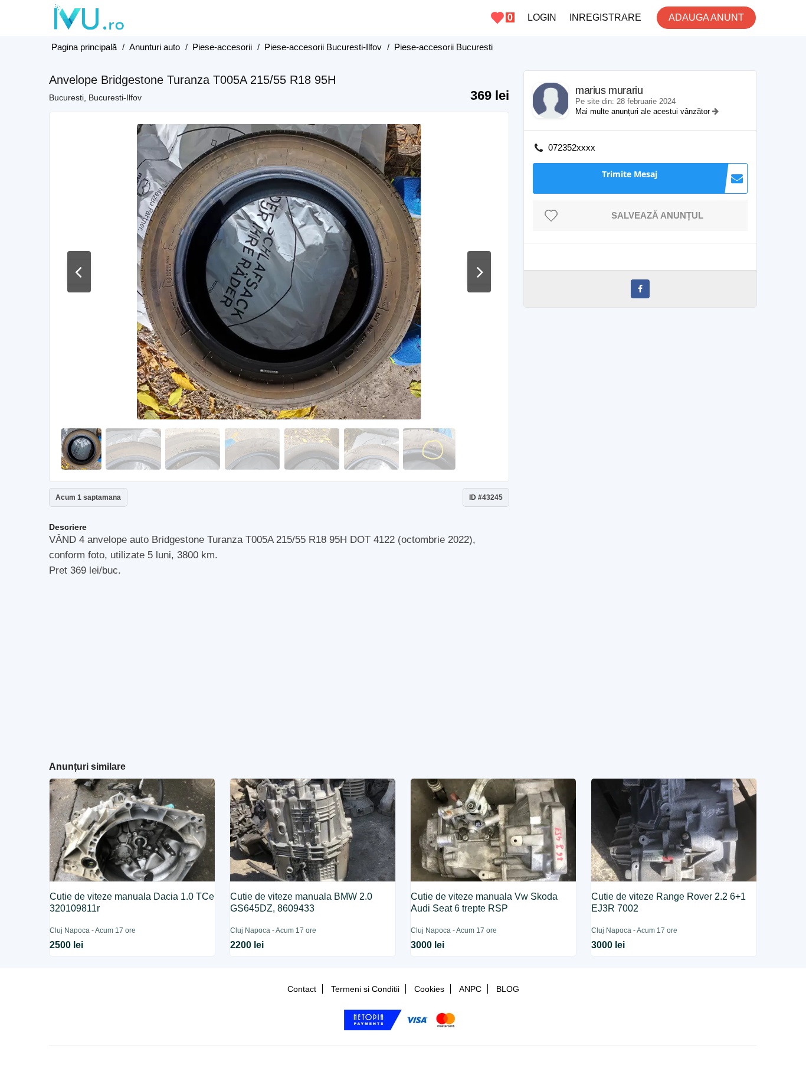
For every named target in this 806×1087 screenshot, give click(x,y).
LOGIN (541, 17)
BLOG (507, 989)
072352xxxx (571, 147)
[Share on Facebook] (640, 288)
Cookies (429, 989)
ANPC (470, 989)
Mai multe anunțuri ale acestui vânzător (643, 111)
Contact (301, 989)
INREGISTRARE (605, 17)
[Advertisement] (279, 664)
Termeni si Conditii (365, 989)
